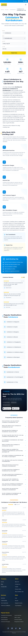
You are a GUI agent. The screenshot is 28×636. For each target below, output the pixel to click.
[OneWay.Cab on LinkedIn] (19, 628)
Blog (2, 584)
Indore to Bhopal (4, 619)
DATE (4, 41)
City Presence (18, 605)
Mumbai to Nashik (18, 619)
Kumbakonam (14, 367)
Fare (16, 598)
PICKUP (3, 30)
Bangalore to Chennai (19, 621)
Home (2, 9)
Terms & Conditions (5, 605)
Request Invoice (18, 603)
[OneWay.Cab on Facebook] (8, 628)
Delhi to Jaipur (17, 617)
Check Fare (14, 53)
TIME (4, 46)
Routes (6, 9)
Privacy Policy (18, 589)
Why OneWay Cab (19, 591)
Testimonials (4, 600)
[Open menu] (25, 4)
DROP (3, 36)
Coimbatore (12, 9)
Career (16, 586)
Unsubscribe (4, 586)
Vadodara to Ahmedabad (6, 615)
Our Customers (4, 603)
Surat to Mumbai (18, 615)
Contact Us (17, 584)
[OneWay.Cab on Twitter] (16, 628)
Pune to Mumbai (4, 617)
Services (3, 598)
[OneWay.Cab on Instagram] (12, 628)
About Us (17, 581)
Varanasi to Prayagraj (5, 621)
